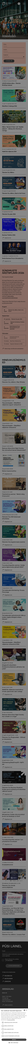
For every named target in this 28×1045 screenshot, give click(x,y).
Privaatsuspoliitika (11, 1019)
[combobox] (24, 1010)
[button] (14, 1042)
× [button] (26, 1010)
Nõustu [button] (14, 1039)
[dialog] (14, 1026)
